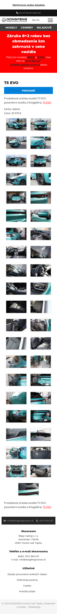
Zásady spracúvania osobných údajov (27, 574)
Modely (11, 27)
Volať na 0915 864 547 (29, 12)
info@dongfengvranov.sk (25, 64)
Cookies (27, 585)
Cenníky (27, 27)
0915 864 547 (33, 61)
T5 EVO (47, 102)
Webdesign (35, 607)
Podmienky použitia (27, 580)
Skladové (44, 27)
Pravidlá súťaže (27, 591)
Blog (36, 20)
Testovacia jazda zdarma (28, 5)
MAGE (31, 57)
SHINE (41, 57)
